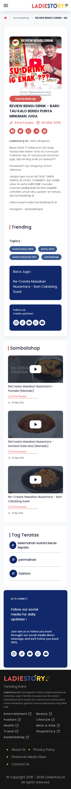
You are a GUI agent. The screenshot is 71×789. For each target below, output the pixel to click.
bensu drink (47, 248)
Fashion (10, 720)
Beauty (42, 714)
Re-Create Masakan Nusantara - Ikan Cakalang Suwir (35, 286)
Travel (9, 731)
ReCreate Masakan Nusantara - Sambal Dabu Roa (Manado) (31, 444)
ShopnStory (46, 731)
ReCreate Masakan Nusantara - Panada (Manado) (31, 388)
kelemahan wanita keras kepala (37, 545)
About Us (18, 749)
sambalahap (51, 257)
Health (9, 725)
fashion (25, 573)
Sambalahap (21, 18)
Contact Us (20, 764)
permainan (27, 559)
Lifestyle (43, 720)
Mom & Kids (46, 725)
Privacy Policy (44, 749)
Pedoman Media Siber (29, 757)
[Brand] (50, 5)
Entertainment (15, 714)
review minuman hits (24, 257)
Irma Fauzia (24, 122)
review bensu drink (22, 248)
